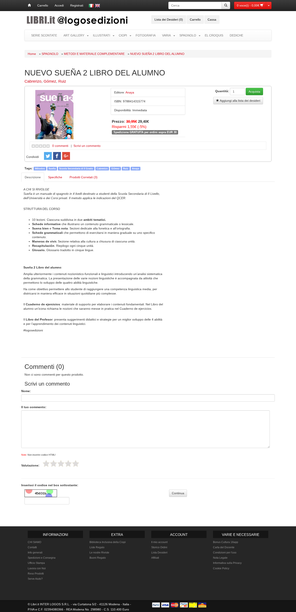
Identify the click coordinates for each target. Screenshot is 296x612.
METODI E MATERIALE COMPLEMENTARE (94, 54)
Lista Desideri (159, 552)
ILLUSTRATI (101, 35)
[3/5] (60, 463)
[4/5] (68, 463)
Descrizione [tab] (33, 177)
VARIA (166, 35)
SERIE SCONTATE (44, 35)
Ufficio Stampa (36, 563)
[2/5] (53, 463)
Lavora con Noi (37, 568)
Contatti (32, 547)
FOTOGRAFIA (146, 35)
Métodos (40, 168)
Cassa (212, 19)
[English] (97, 5)
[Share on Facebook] (57, 156)
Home (32, 54)
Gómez (50, 81)
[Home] (29, 5)
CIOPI (123, 35)
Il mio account (159, 542)
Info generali (35, 552)
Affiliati (155, 557)
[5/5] (75, 463)
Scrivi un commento (87, 145)
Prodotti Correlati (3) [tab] (84, 177)
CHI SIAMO (34, 542)
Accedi (59, 5)
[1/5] (46, 463)
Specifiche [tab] (55, 177)
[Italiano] (91, 5)
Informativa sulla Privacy (227, 563)
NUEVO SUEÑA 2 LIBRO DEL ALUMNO (157, 54)
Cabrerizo (32, 81)
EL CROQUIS (214, 35)
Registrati (76, 5)
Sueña (52, 168)
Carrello (42, 5)
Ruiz (62, 81)
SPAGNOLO (187, 35)
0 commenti (60, 145)
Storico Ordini (159, 547)
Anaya (135, 168)
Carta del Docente (223, 547)
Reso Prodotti (36, 573)
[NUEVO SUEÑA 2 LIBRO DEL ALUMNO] (54, 114)
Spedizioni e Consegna (41, 557)
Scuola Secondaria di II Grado (76, 168)
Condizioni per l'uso (224, 552)
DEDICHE (236, 35)
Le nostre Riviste (99, 552)
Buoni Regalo (97, 557)
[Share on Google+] (66, 156)
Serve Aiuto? (35, 578)
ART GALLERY (73, 35)
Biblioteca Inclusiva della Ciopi (107, 542)
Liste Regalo (96, 547)
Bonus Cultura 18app (225, 542)
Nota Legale (220, 557)
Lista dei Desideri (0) (169, 19)
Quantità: (222, 91)
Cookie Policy (221, 568)
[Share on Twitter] (48, 156)
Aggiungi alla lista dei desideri (239, 100)
